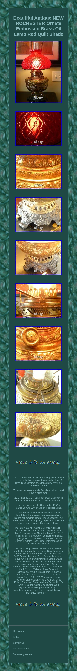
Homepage (18, 631)
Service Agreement (22, 654)
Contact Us (18, 643)
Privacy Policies (21, 648)
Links (16, 637)
